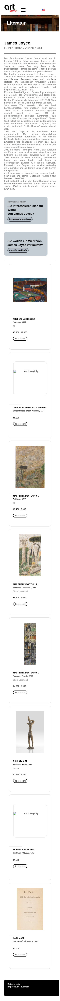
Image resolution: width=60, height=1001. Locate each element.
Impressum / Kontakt (18, 986)
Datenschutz (14, 984)
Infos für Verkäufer (18, 250)
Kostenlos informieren (20, 219)
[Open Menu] (23, 10)
